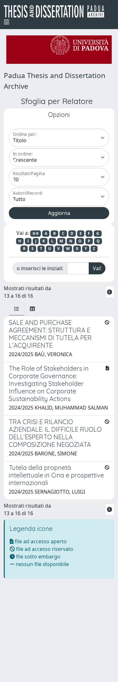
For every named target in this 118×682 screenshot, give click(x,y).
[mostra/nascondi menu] (6, 22)
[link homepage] (56, 11)
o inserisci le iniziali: (40, 268)
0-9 (35, 233)
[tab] (17, 308)
